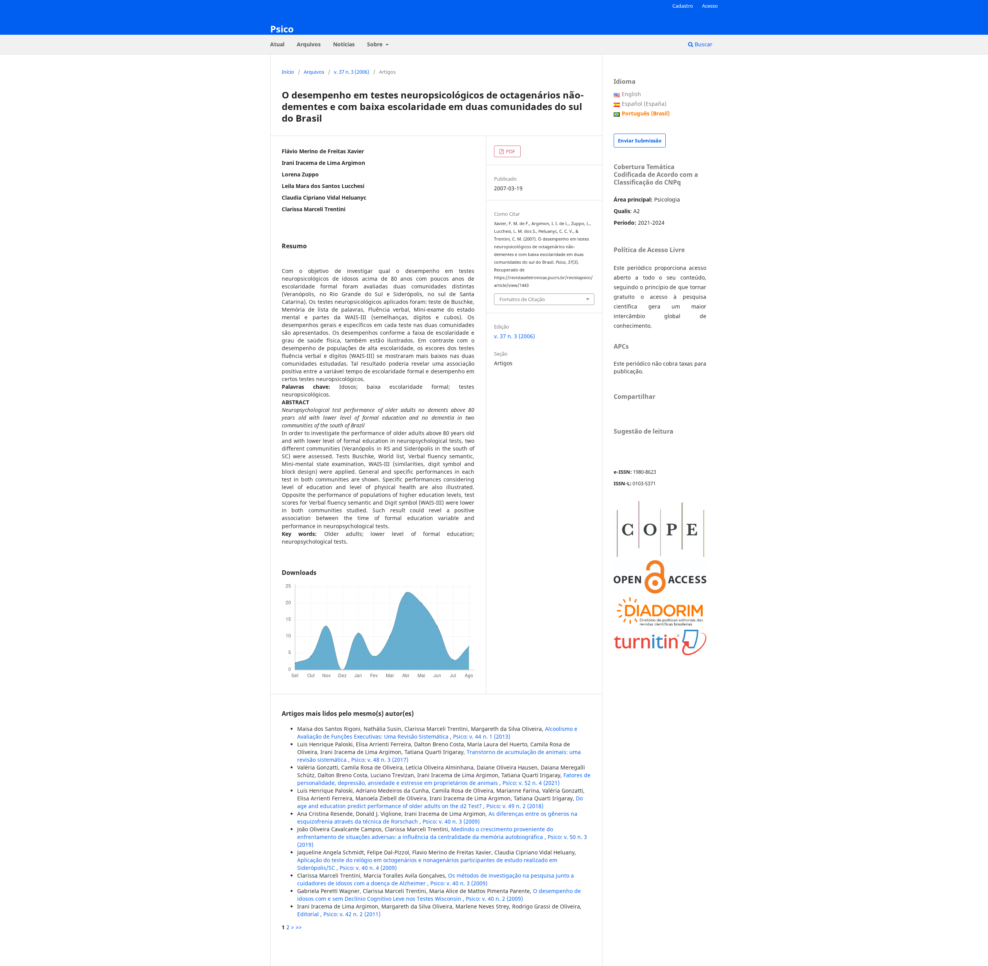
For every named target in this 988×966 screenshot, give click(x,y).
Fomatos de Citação (522, 299)
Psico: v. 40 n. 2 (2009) (494, 898)
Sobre (375, 44)
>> (299, 927)
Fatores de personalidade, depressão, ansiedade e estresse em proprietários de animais (443, 778)
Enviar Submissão (639, 140)
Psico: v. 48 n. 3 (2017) (379, 759)
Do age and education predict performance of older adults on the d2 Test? (440, 802)
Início (288, 71)
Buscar (702, 44)
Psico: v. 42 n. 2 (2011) (352, 914)
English (631, 94)
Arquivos (309, 44)
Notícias (344, 44)
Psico (282, 28)
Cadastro (682, 5)
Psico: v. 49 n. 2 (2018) (514, 806)
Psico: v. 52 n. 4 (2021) (531, 782)
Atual (277, 44)
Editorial (308, 914)
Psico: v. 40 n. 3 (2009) (451, 821)
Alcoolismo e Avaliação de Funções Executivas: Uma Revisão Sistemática (437, 732)
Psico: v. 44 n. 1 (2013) (481, 736)
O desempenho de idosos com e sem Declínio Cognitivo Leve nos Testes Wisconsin (439, 894)
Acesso (710, 5)
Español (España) (644, 103)
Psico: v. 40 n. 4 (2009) (368, 867)
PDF (510, 151)
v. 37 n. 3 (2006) (351, 71)
